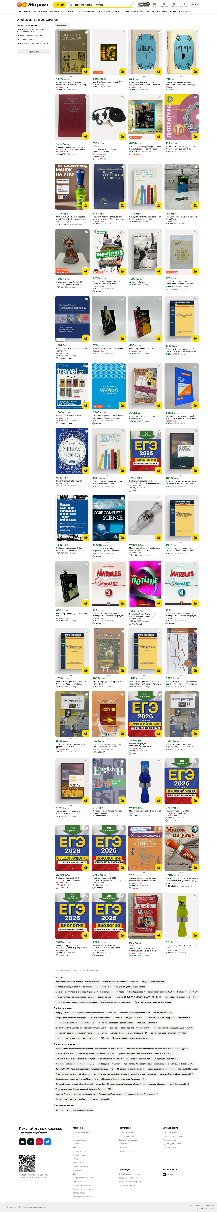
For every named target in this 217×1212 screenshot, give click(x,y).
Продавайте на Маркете (128, 1178)
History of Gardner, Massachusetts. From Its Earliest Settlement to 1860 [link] (145, 218)
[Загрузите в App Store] (22, 1145)
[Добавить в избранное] (86, 32)
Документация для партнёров (131, 1182)
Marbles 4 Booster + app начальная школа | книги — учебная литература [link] (181, 615)
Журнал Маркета (125, 1151)
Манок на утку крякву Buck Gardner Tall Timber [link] (145, 812)
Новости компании (170, 1132)
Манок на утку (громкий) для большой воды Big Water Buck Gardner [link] (144, 549)
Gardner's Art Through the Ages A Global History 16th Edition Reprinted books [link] (145, 148)
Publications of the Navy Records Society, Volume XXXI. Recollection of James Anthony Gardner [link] (182, 482)
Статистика (11, 1207)
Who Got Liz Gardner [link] (137, 282)
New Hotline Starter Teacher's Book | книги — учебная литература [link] (143, 615)
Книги (75, 1174)
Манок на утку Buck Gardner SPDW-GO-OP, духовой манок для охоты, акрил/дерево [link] (182, 879)
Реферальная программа (173, 1136)
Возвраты (123, 1148)
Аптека (75, 1159)
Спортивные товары (81, 1182)
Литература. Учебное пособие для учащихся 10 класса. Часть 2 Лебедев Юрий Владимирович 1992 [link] (144, 83)
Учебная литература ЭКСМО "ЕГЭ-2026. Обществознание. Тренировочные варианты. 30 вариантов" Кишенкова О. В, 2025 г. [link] (70, 879)
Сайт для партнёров (127, 1185)
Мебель (76, 1136)
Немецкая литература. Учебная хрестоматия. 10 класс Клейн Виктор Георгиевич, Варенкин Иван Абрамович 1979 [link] (71, 83)
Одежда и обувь (79, 1151)
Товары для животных (82, 1185)
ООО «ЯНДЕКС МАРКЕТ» (204, 1205)
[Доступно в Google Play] (30, 1145)
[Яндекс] (211, 1209)
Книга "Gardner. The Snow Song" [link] (69, 481)
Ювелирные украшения (82, 1197)
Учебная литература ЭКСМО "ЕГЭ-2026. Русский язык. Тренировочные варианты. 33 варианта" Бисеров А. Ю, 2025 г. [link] (142, 745)
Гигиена (76, 1144)
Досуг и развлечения (81, 1132)
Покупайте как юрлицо (128, 1140)
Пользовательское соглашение (32, 1207)
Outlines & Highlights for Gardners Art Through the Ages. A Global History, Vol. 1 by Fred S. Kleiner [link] (182, 350)
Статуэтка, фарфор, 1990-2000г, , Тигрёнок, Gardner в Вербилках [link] (70, 283)
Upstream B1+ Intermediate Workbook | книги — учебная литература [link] (108, 745)
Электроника (78, 1148)
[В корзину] (86, 71)
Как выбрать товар (126, 1132)
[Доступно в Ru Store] (47, 1145)
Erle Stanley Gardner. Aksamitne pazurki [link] (108, 349)
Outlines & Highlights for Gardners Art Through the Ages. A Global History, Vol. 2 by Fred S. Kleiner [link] (144, 683)
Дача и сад (77, 1170)
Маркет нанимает (170, 1148)
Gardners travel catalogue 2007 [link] (68, 416)
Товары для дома (79, 1155)
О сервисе (123, 1144)
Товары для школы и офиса (84, 1178)
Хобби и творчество (81, 1166)
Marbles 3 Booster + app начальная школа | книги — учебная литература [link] (108, 615)
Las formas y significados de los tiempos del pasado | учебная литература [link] (108, 417)
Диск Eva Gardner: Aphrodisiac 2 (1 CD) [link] (108, 82)
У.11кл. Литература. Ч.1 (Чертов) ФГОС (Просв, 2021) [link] (108, 683)
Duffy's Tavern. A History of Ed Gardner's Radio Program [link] (145, 417)
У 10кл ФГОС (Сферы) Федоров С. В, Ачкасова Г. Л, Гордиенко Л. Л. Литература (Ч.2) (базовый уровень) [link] (181, 148)
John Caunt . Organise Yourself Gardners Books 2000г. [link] (181, 218)
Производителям (170, 1140)
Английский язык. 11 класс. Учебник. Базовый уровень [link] (107, 812)
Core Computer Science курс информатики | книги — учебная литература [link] (106, 549)
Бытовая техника (80, 1140)
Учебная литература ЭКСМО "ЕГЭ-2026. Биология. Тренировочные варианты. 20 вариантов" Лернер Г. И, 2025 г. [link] (145, 482)
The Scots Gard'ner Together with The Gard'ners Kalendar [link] (70, 812)
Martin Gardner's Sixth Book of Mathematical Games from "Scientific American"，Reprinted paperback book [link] (181, 283)
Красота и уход (79, 1163)
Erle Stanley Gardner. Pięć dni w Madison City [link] (71, 615)
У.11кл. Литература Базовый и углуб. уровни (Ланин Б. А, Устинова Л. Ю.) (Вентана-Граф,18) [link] (71, 745)
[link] (77, 982)
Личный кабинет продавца (129, 1174)
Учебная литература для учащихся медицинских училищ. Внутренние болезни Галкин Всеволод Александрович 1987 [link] (70, 148)
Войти (195, 5)
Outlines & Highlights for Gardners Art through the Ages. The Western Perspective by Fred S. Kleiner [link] (71, 683)
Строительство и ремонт (83, 1189)
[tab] (24, 12)
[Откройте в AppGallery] (39, 1145)
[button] (62, 25)
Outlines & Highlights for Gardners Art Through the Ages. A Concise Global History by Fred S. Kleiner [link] (180, 549)
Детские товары (79, 1193)
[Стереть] (131, 4)
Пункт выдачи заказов (172, 1144)
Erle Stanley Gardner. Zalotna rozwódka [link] (144, 349)
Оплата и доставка (126, 1136)
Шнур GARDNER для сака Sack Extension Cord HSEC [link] (105, 150)
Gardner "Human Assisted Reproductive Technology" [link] (71, 350)
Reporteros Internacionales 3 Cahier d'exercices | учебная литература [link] (106, 283)
